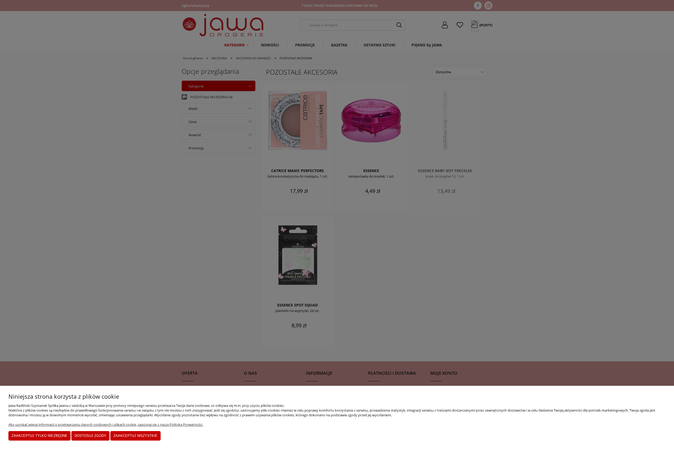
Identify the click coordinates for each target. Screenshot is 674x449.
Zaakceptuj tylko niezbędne (39, 436)
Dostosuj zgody (90, 436)
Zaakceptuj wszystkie (135, 436)
